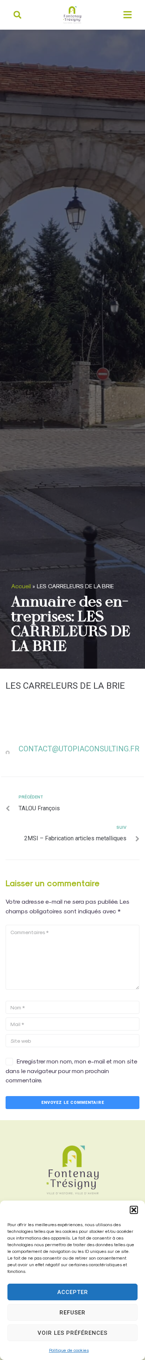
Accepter (72, 1292)
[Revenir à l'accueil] (72, 1170)
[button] (134, 1210)
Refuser (72, 1312)
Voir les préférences (72, 1333)
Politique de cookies (69, 1350)
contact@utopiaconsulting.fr (79, 748)
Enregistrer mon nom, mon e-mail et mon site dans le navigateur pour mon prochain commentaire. (71, 1070)
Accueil (21, 585)
